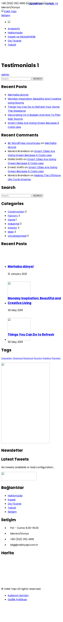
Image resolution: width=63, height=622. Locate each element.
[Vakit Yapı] (8, 11)
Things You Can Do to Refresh (31, 334)
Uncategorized (17, 236)
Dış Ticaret (14, 504)
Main (11, 232)
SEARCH (37, 79)
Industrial (13, 224)
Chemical (18, 358)
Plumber (56, 358)
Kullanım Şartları (18, 595)
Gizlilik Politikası (17, 599)
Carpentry (6, 358)
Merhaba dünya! (18, 95)
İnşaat (12, 500)
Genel (11, 220)
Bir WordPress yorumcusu (24, 143)
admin (5, 74)
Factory (13, 216)
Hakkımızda (15, 496)
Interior (12, 228)
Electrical (28, 358)
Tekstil (12, 508)
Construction (16, 212)
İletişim (5, 15)
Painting (47, 358)
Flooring (38, 358)
